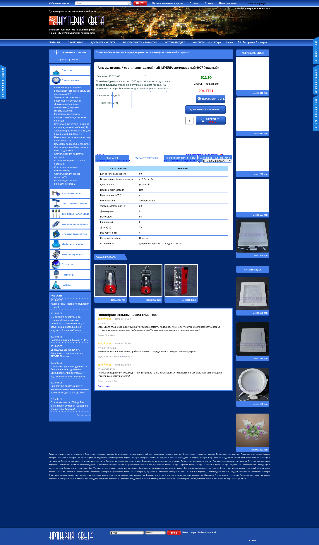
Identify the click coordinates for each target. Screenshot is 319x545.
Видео (229, 42)
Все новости (83, 415)
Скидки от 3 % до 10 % (183, 160)
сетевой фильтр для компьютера (252, 8)
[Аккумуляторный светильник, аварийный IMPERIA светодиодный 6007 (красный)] (145, 74)
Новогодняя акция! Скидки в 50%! (69, 340)
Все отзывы (104, 386)
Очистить (76, 59)
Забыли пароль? (207, 532)
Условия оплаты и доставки (111, 160)
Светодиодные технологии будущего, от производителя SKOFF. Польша (67, 353)
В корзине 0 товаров (255, 42)
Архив (252, 540)
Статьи (209, 3)
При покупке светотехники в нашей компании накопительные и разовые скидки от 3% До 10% (70, 389)
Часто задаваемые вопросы (167, 3)
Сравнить (64, 59)
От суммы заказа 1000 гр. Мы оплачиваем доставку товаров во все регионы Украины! (69, 405)
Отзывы (194, 3)
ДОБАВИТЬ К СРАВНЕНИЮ (205, 109)
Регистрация (189, 532)
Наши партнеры (227, 3)
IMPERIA (167, 67)
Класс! (100, 154)
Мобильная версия (59, 3)
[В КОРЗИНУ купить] (206, 137)
